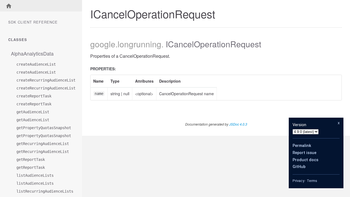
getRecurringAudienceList (42, 143)
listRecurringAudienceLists (43, 191)
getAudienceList (32, 112)
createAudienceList (36, 64)
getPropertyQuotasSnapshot (43, 128)
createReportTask (33, 96)
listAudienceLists (35, 175)
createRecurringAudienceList (43, 80)
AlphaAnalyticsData (32, 53)
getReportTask (30, 159)
